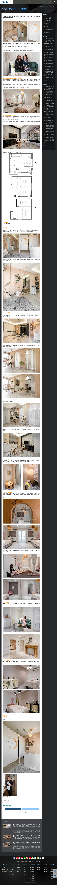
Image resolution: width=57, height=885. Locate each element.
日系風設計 (32, 880)
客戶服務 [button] (47, 1)
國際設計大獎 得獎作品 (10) (48, 17)
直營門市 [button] (38, 1)
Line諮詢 (55, 877)
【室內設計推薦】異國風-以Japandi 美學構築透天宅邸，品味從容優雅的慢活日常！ (26, 843)
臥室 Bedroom (5, 867)
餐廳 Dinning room (5, 871)
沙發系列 (11, 865)
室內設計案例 (32, 864)
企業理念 (52, 874)
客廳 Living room (5, 865)
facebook (14, 858)
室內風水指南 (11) (47, 21)
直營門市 (25, 864)
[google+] (20, 812)
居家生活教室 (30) (47, 26)
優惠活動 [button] (30, 1)
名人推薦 (38, 869)
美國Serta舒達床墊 (18, 865)
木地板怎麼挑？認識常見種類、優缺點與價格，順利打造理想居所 (49, 54)
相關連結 (22, 861)
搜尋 (54, 2)
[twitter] (23, 812)
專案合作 (45, 869)
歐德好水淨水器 (11, 874)
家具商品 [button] (21, 1)
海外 (25, 874)
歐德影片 (52, 878)
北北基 (25, 865)
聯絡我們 (18, 861)
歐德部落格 (43, 1)
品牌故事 (52, 865)
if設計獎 (30, 858)
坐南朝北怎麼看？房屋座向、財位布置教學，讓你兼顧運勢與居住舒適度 (49, 74)
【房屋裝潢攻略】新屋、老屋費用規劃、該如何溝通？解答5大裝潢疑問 (49, 79)
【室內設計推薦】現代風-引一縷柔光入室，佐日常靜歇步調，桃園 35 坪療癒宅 (26, 836)
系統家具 (5, 864)
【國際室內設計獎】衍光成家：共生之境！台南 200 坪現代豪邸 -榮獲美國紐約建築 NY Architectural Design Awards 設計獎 (49, 41)
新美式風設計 (32, 878)
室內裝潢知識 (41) (47, 20)
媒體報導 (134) (46, 23)
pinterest (22, 858)
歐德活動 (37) (46, 24)
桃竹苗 (25, 867)
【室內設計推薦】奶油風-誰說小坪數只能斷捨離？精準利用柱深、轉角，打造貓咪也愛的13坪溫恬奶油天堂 (26, 825)
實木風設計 (32, 874)
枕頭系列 (18, 869)
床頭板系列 (18, 871)
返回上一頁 (30, 808)
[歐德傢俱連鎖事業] (6, 2)
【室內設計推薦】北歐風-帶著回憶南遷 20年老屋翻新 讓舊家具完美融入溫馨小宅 (49, 116)
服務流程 (45, 867)
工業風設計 (32, 867)
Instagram (19, 858)
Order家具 (12, 864)
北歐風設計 (32, 865)
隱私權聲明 (31, 861)
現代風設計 (32, 871)
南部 (25, 871)
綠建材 (35, 858)
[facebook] (18, 812)
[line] (26, 812)
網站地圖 (26, 861)
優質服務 (38, 864)
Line (24, 858)
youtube (17, 858)
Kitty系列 (11, 869)
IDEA (32, 858)
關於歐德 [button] (34, 1)
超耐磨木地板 (11, 871)
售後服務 (45, 871)
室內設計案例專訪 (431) (48, 18)
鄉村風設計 (32, 869)
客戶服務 (45, 864)
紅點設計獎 (27, 858)
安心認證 (52, 869)
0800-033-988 (37, 861)
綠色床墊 (18, 867)
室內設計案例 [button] (25, 1)
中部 (25, 869)
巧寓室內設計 (43, 858)
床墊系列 (18, 864)
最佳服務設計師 (38, 865)
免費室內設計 (16, 1)
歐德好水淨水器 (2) (47, 32)
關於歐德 (52, 864)
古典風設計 (32, 876)
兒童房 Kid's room (5, 869)
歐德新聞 (52, 876)
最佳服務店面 (38, 867)
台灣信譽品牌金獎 (38, 858)
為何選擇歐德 (52, 871)
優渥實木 (40, 858)
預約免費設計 (13, 808)
